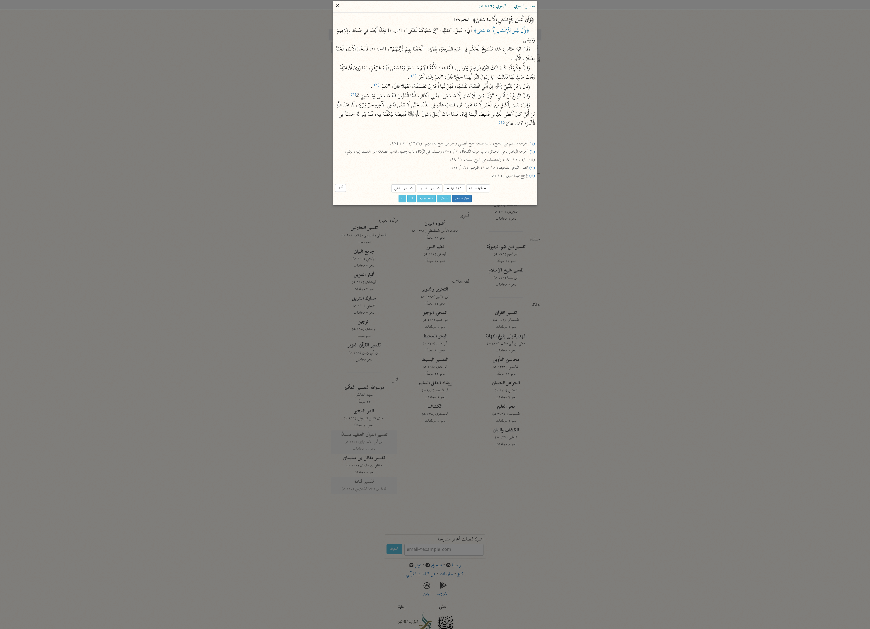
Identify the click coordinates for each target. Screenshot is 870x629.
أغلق (340, 188)
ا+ (411, 198)
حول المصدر (462, 198)
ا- (402, 198)
